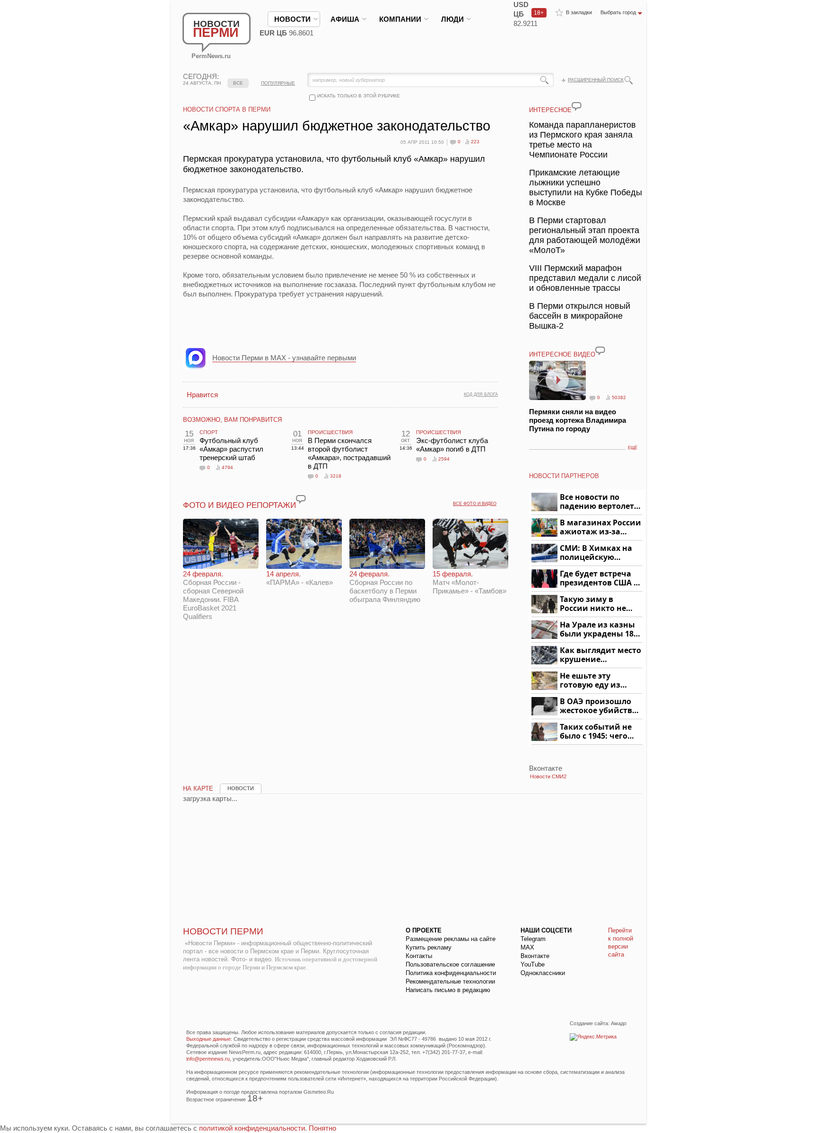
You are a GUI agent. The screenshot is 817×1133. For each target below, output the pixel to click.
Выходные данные (208, 1039)
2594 (444, 459)
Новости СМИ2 (548, 776)
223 (475, 141)
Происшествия (330, 432)
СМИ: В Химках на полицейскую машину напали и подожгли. (596, 553)
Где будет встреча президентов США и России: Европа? (599, 578)
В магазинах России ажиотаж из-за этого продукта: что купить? (600, 527)
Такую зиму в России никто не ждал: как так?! (593, 604)
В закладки (579, 12)
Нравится (202, 395)
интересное (550, 109)
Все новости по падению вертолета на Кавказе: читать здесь (599, 502)
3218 (335, 476)
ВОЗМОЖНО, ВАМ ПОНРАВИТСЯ (232, 419)
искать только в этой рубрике (358, 95)
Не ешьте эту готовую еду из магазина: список (595, 680)
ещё (632, 447)
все (238, 83)
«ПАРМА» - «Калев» (299, 578)
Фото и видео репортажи (239, 505)
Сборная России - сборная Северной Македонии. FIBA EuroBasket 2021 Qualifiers (213, 595)
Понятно (322, 1128)
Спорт (209, 432)
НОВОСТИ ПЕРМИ (223, 931)
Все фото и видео (474, 503)
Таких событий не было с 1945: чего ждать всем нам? (596, 732)
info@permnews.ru (208, 1059)
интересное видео (562, 354)
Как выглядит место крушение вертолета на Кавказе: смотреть (600, 655)
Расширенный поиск (596, 79)
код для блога (481, 394)
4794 (227, 467)
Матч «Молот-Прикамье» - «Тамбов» (469, 582)
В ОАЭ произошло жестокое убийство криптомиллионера (600, 706)
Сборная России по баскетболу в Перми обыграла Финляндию (384, 586)
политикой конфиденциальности (252, 1128)
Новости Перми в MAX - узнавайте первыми (284, 358)
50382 (619, 397)
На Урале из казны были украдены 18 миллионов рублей (598, 629)
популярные (278, 83)
